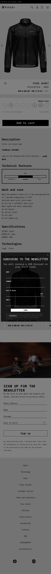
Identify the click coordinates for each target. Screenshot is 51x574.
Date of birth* (11, 290)
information (13, 315)
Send (25, 310)
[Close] (47, 254)
